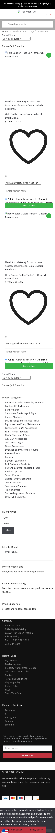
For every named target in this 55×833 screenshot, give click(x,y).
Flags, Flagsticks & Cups (17, 435)
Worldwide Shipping (12, 4)
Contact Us (10, 675)
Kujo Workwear (13, 453)
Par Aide (9, 457)
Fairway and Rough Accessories (21, 428)
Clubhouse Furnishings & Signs (20, 413)
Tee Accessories (13, 482)
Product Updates (14, 471)
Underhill (10, 551)
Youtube (9, 721)
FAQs (7, 689)
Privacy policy (36, 829)
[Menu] (4, 14)
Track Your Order (30, 4)
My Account (11, 660)
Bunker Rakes (12, 409)
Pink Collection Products (17, 464)
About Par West (13, 625)
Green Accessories (14, 446)
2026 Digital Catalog (15, 629)
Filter (8, 530)
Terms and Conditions (16, 678)
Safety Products (13, 475)
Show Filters (8, 35)
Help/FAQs (44, 4)
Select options (29, 205)
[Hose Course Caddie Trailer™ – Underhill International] (29, 235)
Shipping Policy (12, 682)
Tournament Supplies (16, 486)
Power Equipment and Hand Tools (22, 467)
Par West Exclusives (15, 460)
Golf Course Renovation (17, 671)
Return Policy (12, 686)
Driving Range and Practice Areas (22, 420)
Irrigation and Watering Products (21, 449)
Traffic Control (12, 489)
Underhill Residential (15, 497)
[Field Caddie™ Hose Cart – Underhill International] (29, 75)
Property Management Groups (20, 667)
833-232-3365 (31, 6)
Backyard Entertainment (17, 406)
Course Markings (13, 417)
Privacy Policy (12, 636)
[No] (49, 830)
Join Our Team (12, 643)
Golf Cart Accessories (16, 438)
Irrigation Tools (26, 105)
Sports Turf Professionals (18, 478)
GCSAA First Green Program (19, 632)
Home (5, 31)
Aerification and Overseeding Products (24, 402)
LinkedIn (9, 724)
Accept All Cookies (12, 829)
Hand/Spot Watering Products (20, 101)
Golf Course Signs (14, 442)
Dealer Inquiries (13, 664)
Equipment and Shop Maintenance (22, 424)
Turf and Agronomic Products (20, 493)
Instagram (10, 717)
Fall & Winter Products (16, 431)
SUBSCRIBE (27, 755)
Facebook (10, 710)
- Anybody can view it (22, 199)
